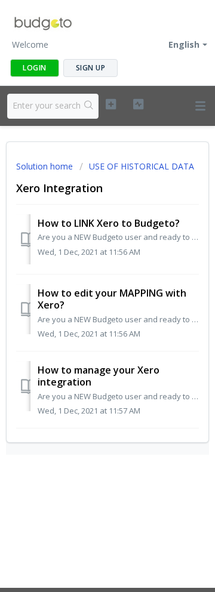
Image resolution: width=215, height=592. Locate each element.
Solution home (45, 166)
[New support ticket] (110, 104)
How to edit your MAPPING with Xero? (112, 299)
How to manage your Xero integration (98, 375)
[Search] (89, 106)
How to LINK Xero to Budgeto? (109, 223)
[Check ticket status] (138, 104)
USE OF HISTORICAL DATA (141, 166)
